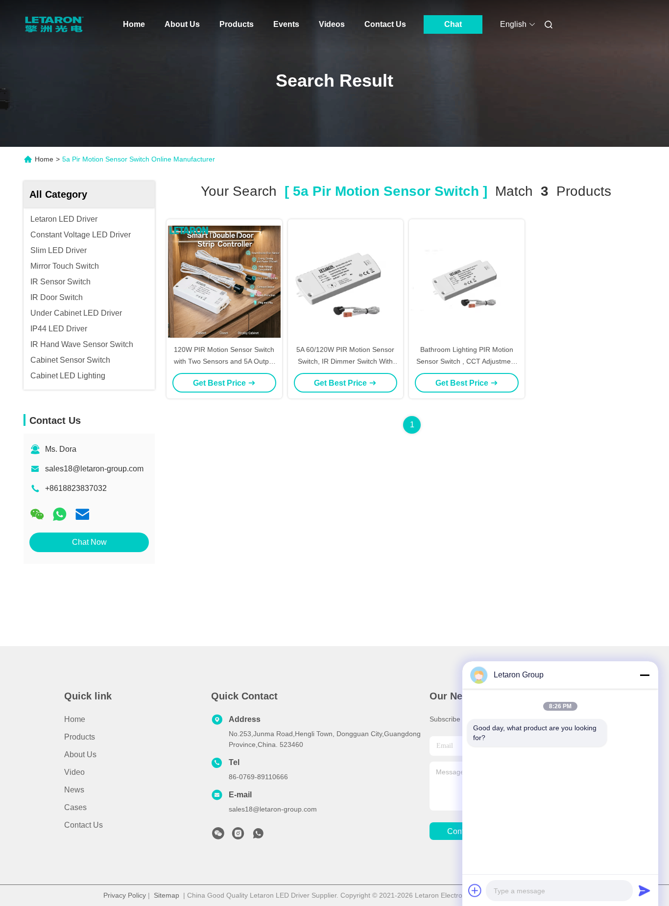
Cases (75, 807)
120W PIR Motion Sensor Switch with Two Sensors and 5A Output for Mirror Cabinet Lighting (224, 361)
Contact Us (385, 24)
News (74, 790)
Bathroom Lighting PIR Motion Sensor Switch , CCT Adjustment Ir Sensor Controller (466, 361)
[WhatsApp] (60, 514)
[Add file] (475, 890)
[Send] (644, 890)
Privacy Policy (124, 895)
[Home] (54, 24)
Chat (453, 24)
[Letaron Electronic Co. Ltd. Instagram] (238, 836)
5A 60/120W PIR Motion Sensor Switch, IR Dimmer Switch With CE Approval (345, 361)
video (74, 772)
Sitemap (166, 895)
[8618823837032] (258, 836)
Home (134, 24)
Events (286, 24)
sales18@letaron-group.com (94, 469)
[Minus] (644, 675)
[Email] (82, 514)
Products (236, 24)
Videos (332, 24)
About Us (182, 24)
